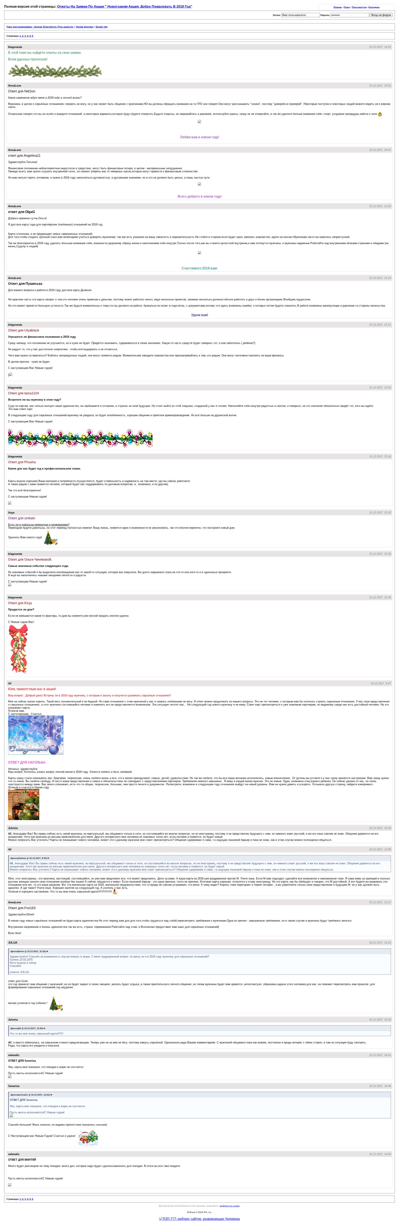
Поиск (347, 7)
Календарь (374, 7)
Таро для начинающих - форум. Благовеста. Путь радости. (40, 27)
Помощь (338, 7)
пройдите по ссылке (230, 1206)
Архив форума (84, 27)
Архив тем (101, 27)
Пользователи (359, 7)
